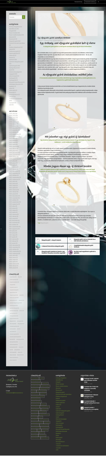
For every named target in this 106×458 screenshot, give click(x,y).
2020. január (12, 268)
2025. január (12, 151)
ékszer (20, 352)
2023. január (12, 194)
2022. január (12, 218)
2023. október (13, 175)
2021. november (13, 222)
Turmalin (11, 103)
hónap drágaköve (14, 318)
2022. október (13, 200)
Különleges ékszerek (14, 84)
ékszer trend (20, 354)
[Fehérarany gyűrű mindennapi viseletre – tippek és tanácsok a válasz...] (105, 229)
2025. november (13, 130)
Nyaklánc (11, 86)
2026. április (12, 120)
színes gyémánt (13, 347)
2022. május (12, 210)
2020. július (12, 255)
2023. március (13, 190)
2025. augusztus (13, 136)
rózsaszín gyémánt (14, 334)
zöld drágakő (13, 352)
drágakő (12, 284)
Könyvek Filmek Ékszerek (16, 82)
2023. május (12, 186)
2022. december (13, 196)
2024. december (13, 153)
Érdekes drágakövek (14, 47)
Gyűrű (10, 70)
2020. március (13, 264)
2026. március (13, 122)
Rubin (10, 88)
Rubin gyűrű (12, 90)
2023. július (12, 181)
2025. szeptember (14, 134)
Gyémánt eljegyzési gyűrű (16, 62)
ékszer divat (13, 354)
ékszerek (11, 37)
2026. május (12, 118)
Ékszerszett (12, 39)
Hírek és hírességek (14, 72)
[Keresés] (98, 2)
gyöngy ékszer (13, 313)
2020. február (13, 266)
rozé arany (13, 328)
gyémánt (21, 300)
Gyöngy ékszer (13, 68)
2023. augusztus (13, 179)
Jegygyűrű (12, 74)
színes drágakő (14, 344)
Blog (20, 276)
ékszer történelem (14, 357)
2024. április (12, 165)
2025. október (13, 132)
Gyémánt (11, 59)
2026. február (13, 124)
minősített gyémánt (14, 326)
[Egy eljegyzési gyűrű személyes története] (68, 24)
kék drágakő (13, 323)
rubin (18, 328)
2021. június (12, 233)
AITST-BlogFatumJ (59, 40)
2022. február (12, 216)
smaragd (12, 339)
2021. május (12, 235)
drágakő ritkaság (14, 289)
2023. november (13, 173)
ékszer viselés (13, 360)
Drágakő (11, 31)
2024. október (13, 157)
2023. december (13, 171)
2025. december (13, 128)
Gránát (11, 57)
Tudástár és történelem (15, 99)
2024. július (12, 161)
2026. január (12, 126)
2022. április (12, 212)
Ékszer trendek (13, 33)
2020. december (13, 245)
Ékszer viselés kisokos (15, 35)
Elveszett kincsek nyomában (17, 43)
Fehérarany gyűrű (14, 51)
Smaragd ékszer (13, 94)
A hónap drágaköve (14, 27)
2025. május (12, 142)
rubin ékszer (13, 331)
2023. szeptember (14, 177)
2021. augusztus (13, 229)
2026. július (12, 114)
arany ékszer (13, 276)
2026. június (12, 116)
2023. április (12, 188)
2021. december (13, 220)
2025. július (12, 138)
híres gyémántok (14, 315)
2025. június (12, 140)
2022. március (13, 214)
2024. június (12, 163)
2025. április (12, 144)
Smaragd (11, 92)
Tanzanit (11, 97)
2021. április (12, 237)
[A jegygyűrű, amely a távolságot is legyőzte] (1, 229)
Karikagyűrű (12, 78)
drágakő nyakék (14, 287)
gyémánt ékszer (14, 310)
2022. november (13, 198)
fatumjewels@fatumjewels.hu (14, 393)
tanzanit (21, 347)
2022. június (12, 208)
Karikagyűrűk (12, 80)
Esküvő (11, 49)
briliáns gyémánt (14, 279)
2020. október (13, 249)
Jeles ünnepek (13, 76)
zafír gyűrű (17, 349)
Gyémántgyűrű (13, 66)
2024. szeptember (14, 159)
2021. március (13, 239)
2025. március (13, 146)
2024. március (13, 167)
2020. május (12, 260)
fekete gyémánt (13, 300)
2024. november (13, 155)
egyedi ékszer (13, 292)
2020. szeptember (14, 251)
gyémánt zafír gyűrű (14, 308)
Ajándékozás (12, 29)
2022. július (12, 206)
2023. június (12, 183)
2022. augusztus (13, 204)
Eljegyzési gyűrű (48, 40)
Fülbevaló (12, 55)
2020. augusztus (13, 253)
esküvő (21, 295)
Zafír (10, 105)
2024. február (12, 169)
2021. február (12, 241)
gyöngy (21, 310)
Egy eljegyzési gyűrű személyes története (54, 38)
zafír (11, 349)
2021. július (12, 231)
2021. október (12, 225)
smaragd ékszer (14, 341)
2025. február (12, 149)
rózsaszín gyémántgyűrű (15, 336)
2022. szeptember (14, 202)
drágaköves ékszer (14, 282)
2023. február (13, 192)
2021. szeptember (14, 227)
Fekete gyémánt (13, 53)
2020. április (12, 262)
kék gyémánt (21, 323)
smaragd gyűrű (20, 339)
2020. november (13, 247)
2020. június (12, 257)
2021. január (12, 243)
